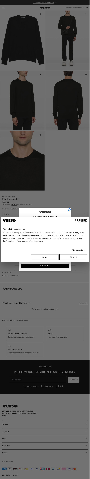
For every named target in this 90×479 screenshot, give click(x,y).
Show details (77, 250)
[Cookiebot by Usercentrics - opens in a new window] (77, 220)
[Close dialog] (68, 210)
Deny (44, 257)
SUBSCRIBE (44, 266)
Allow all (73, 257)
